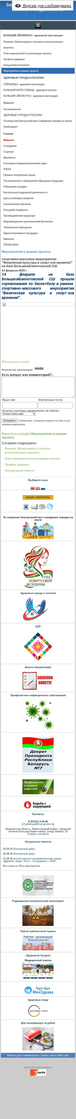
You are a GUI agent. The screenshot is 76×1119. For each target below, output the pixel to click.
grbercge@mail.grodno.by (40, 824)
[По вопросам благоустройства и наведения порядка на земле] (38, 538)
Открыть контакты (38, 833)
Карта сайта (49, 1055)
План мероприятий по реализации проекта (32, 458)
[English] (38, 488)
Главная (8, 133)
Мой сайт (63, 1055)
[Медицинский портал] (38, 979)
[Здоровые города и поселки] (38, 621)
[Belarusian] (32, 488)
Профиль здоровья (17, 464)
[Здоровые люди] (38, 1017)
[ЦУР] (38, 661)
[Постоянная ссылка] (15, 361)
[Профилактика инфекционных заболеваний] (38, 730)
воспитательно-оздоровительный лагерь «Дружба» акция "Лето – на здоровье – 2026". (32, 860)
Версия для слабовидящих (23, 1055)
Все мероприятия (30, 865)
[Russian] (43, 488)
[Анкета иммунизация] (38, 689)
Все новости (10, 865)
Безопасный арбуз (24, 848)
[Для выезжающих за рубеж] (38, 1050)
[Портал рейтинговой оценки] (38, 950)
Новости (8, 102)
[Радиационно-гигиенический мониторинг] (38, 925)
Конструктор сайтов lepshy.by (38, 1067)
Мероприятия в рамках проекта (26, 251)
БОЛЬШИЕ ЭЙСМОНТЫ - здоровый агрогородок (33, 35)
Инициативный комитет (19, 470)
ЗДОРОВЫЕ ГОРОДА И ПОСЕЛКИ (23, 77)
